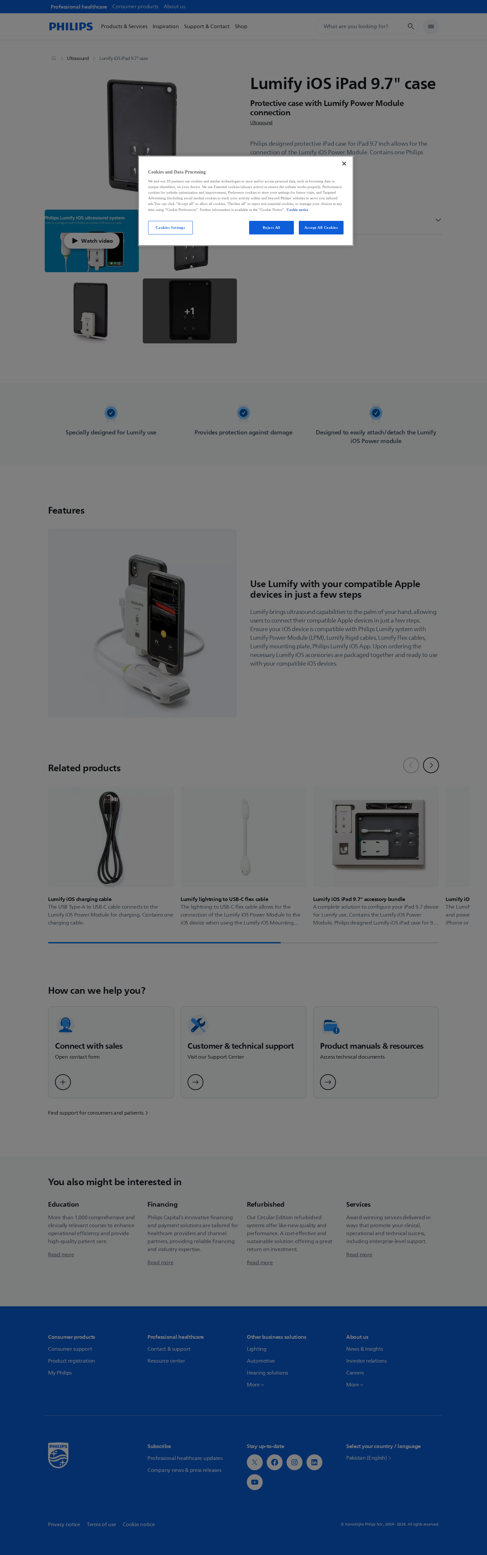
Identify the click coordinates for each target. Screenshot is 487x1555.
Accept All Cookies (321, 227)
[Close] (344, 163)
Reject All (271, 227)
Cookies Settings (170, 227)
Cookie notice (297, 210)
